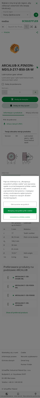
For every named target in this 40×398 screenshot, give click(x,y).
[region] (20, 199)
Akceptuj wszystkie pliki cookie (20, 211)
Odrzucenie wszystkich (20, 204)
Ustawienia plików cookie (20, 217)
